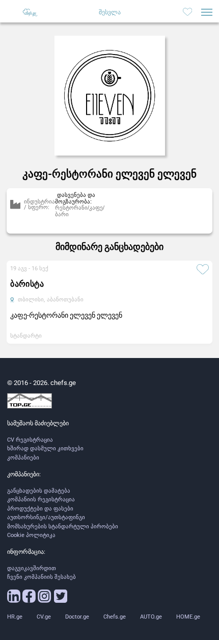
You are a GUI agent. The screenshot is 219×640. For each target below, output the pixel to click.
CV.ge (44, 616)
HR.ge (14, 616)
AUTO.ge (151, 616)
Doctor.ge (77, 616)
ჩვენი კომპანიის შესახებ (41, 577)
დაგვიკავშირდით (31, 568)
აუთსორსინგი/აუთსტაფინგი (46, 517)
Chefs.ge (114, 616)
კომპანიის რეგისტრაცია (41, 499)
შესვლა (110, 12)
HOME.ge (188, 616)
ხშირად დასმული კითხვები (45, 448)
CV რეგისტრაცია (30, 440)
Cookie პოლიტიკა (31, 535)
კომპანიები (23, 457)
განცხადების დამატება (38, 491)
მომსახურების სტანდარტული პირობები (62, 526)
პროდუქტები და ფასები (40, 508)
